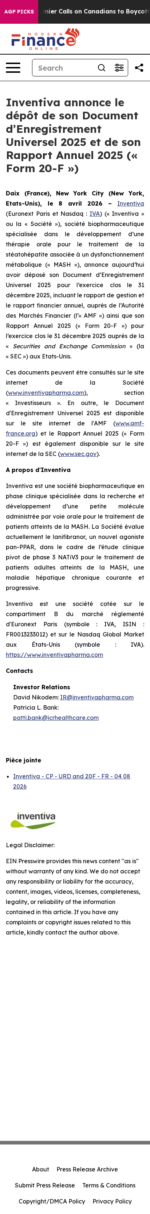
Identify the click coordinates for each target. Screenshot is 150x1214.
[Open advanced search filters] (119, 67)
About (40, 1169)
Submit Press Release (45, 1185)
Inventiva (130, 203)
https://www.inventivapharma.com (54, 654)
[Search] (101, 67)
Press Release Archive (87, 1169)
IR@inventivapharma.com (97, 697)
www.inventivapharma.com (46, 392)
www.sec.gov (78, 453)
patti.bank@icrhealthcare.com (56, 717)
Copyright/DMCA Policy (52, 1201)
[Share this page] (139, 67)
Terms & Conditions (108, 1185)
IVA (95, 213)
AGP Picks (19, 11)
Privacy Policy (112, 1201)
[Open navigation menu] (13, 67)
